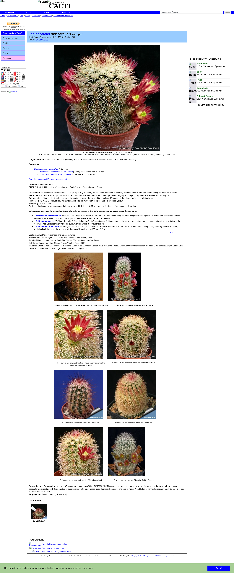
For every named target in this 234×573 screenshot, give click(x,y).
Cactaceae (36, 16)
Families (6, 43)
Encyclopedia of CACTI (12, 33)
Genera (6, 48)
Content (47, 12)
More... (172, 232)
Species (6, 53)
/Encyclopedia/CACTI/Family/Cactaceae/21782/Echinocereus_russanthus (152, 556)
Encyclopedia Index (10, 38)
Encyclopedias (12, 16)
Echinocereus (47, 16)
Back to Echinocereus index (54, 544)
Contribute (66, 12)
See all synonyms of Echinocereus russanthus (49, 179)
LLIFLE (2, 16)
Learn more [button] (87, 568)
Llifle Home (9, 12)
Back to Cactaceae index (53, 548)
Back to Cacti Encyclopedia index (57, 551)
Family (27, 16)
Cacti (28, 12)
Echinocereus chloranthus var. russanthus (56, 172)
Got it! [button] (219, 568)
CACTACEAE (42, 40)
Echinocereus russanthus (63, 16)
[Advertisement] (211, 36)
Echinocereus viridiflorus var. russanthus (56, 174)
